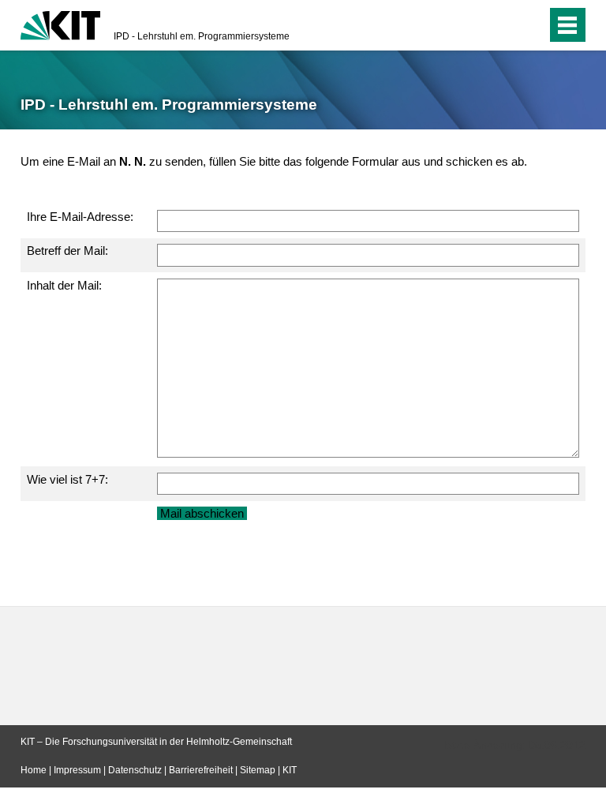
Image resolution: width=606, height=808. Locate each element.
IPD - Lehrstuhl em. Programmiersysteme (202, 36)
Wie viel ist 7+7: (67, 479)
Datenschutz (135, 770)
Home (34, 770)
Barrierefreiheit (201, 770)
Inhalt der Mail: (64, 285)
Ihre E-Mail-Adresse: (80, 216)
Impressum (77, 770)
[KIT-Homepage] (60, 23)
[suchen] (503, 25)
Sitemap (257, 770)
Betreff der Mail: (67, 250)
